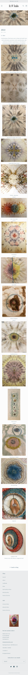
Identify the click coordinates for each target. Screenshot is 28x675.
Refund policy (6, 592)
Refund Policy (6, 607)
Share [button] (4, 35)
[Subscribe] (23, 661)
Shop (4, 586)
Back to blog (14, 567)
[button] (1, 5)
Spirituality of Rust (7, 589)
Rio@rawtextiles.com (8, 642)
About (4, 580)
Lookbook (5, 583)
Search (4, 577)
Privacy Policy (6, 604)
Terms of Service (6, 595)
